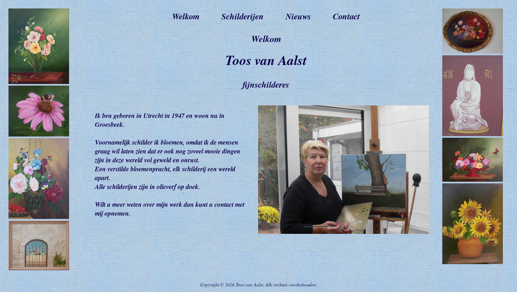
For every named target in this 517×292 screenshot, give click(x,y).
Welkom (186, 16)
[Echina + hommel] (38, 134)
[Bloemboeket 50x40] (38, 81)
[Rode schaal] (472, 179)
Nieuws (298, 16)
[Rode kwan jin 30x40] (472, 133)
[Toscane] (38, 268)
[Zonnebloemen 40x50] (472, 261)
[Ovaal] (472, 51)
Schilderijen (242, 16)
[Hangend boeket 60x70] (38, 216)
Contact (346, 16)
